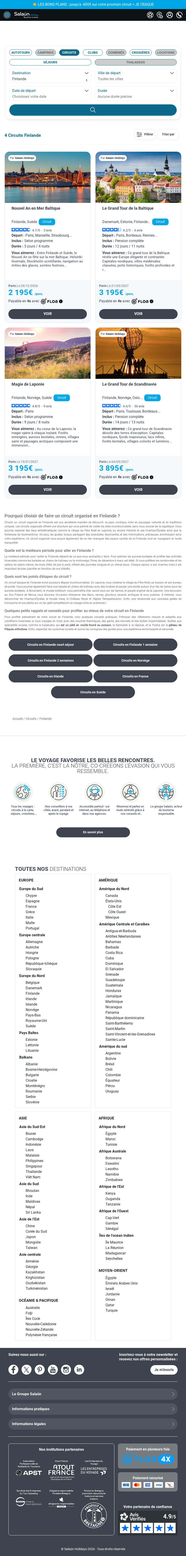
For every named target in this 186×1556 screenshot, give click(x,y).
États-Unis (113, 901)
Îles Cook (33, 1318)
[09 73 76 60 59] (179, 15)
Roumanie (34, 1091)
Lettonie (32, 1045)
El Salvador (114, 969)
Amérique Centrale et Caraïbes (124, 924)
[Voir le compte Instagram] (66, 1370)
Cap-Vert (112, 1218)
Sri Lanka (33, 1212)
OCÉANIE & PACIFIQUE (38, 1300)
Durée (102, 91)
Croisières (141, 52)
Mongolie (33, 1242)
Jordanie (112, 1294)
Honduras (113, 991)
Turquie (111, 1310)
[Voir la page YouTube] (53, 1370)
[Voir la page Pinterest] (40, 1370)
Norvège (32, 1010)
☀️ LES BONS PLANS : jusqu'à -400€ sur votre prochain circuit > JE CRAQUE (93, 4)
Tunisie (111, 1144)
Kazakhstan (35, 1272)
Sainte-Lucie (115, 1039)
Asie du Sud (29, 1184)
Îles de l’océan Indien (116, 1235)
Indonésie (33, 1144)
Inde (29, 1196)
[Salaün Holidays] (26, 15)
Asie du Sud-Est (32, 1127)
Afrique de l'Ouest (113, 1211)
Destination (21, 73)
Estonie (31, 1039)
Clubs (93, 52)
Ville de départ (109, 73)
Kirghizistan (35, 1277)
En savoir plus (93, 832)
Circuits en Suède (93, 692)
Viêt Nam (33, 1177)
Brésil (109, 1064)
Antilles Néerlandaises (123, 936)
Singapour (34, 1166)
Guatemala (114, 985)
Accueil (17, 718)
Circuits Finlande (24, 135)
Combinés (116, 52)
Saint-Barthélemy (119, 1023)
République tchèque (41, 963)
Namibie (112, 1174)
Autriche (32, 947)
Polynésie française (41, 1335)
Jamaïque (113, 996)
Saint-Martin (115, 1029)
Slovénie (32, 1102)
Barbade (112, 947)
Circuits (69, 52)
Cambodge (34, 1139)
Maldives (33, 1201)
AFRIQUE (106, 1118)
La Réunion (114, 1248)
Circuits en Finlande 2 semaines (51, 660)
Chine (30, 1226)
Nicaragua (113, 1007)
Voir (48, 314)
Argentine (113, 1053)
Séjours (50, 62)
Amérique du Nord (114, 889)
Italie (29, 917)
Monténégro (35, 1086)
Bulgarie (32, 1075)
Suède (31, 1026)
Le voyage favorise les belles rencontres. (93, 765)
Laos (30, 1150)
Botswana (113, 1158)
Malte (30, 923)
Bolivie (110, 1059)
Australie (33, 1308)
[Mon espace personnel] (169, 15)
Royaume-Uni (36, 1020)
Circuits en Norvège (135, 660)
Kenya (110, 1193)
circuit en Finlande (61, 617)
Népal (30, 1207)
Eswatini (112, 1163)
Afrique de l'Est (111, 1186)
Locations (166, 52)
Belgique (32, 982)
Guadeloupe (115, 980)
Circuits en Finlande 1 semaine (135, 644)
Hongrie (32, 953)
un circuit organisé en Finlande (33, 522)
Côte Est (114, 906)
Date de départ (24, 91)
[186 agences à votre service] (160, 15)
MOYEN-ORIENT (113, 1270)
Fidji (29, 1313)
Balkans (25, 1057)
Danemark (34, 988)
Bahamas (113, 942)
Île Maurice (114, 1242)
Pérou (110, 1086)
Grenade (112, 974)
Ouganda (112, 1199)
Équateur (112, 1080)
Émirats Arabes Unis (121, 1283)
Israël (109, 1289)
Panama (112, 1012)
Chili (109, 1069)
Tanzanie (112, 1204)
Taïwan (31, 1248)
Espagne (32, 901)
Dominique (114, 963)
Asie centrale (30, 1254)
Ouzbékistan (36, 1283)
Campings (45, 52)
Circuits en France (135, 676)
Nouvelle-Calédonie (41, 1324)
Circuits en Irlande (50, 676)
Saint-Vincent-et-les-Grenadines (130, 1034)
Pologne (32, 958)
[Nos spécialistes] (150, 15)
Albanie (32, 1064)
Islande (31, 1004)
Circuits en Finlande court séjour (50, 644)
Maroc (110, 1139)
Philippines (34, 1161)
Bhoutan (32, 1191)
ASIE (23, 1118)
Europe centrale (32, 935)
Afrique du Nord (112, 1127)
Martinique (114, 1001)
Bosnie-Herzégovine (41, 1069)
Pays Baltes (28, 1033)
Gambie (111, 1223)
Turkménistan (37, 1288)
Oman (110, 1299)
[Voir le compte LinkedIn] (79, 1370)
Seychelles (113, 1258)
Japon (31, 1237)
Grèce (30, 912)
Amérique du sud (113, 1046)
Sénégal (111, 1229)
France (31, 906)
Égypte (110, 1133)
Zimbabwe (113, 1180)
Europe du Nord (32, 976)
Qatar (109, 1305)
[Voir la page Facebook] (13, 1370)
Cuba (109, 958)
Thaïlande (34, 1171)
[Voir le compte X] (27, 1370)
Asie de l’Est (29, 1219)
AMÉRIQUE (108, 880)
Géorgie (32, 1267)
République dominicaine (124, 1018)
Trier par (168, 134)
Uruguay (112, 1091)
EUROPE (26, 880)
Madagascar (115, 1253)
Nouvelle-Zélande (39, 1329)
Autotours (20, 52)
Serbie (31, 1097)
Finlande (32, 993)
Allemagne (34, 942)
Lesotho (111, 1169)
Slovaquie (34, 969)
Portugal (32, 928)
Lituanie (32, 1050)
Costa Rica (114, 953)
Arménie (32, 1261)
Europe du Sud (31, 889)
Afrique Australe (112, 1151)
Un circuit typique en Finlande (23, 582)
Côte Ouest (117, 912)
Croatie (31, 1080)
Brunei (31, 1133)
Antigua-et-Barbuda (120, 931)
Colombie (113, 1075)
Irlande (31, 999)
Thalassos (135, 62)
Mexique (112, 917)
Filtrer (148, 134)
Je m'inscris (164, 1370)
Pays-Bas (33, 1015)
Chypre (31, 895)
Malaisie (32, 1155)
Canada (111, 895)
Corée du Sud (36, 1231)
